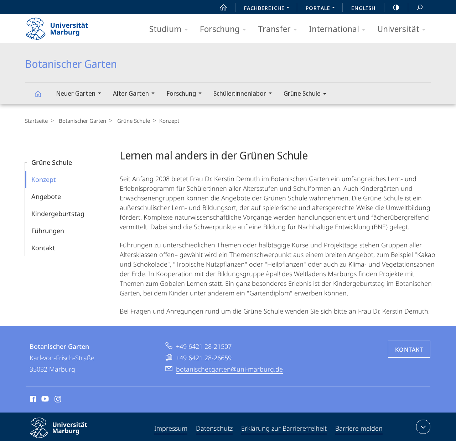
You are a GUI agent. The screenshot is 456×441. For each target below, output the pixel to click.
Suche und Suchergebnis (419, 7)
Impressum (170, 428)
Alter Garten (131, 93)
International (334, 29)
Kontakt (43, 247)
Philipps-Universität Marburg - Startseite (69, 26)
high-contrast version (396, 7)
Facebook (32, 400)
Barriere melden (359, 428)
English (363, 7)
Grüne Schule (302, 93)
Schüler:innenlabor (239, 93)
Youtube (44, 400)
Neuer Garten (75, 93)
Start (223, 7)
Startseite (36, 120)
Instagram (58, 400)
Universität (398, 29)
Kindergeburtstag (57, 213)
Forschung (220, 29)
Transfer (274, 29)
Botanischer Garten (38, 93)
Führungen (47, 230)
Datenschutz (214, 428)
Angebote (46, 196)
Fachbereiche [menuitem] (264, 7)
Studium (165, 29)
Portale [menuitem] (318, 7)
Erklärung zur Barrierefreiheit (284, 428)
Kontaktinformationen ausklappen (423, 427)
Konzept (43, 179)
